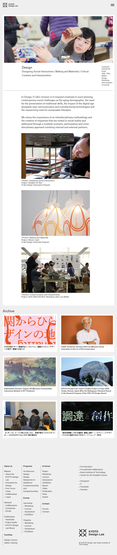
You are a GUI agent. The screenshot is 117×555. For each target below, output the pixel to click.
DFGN (8, 511)
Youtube (83, 490)
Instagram (84, 481)
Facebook (84, 487)
